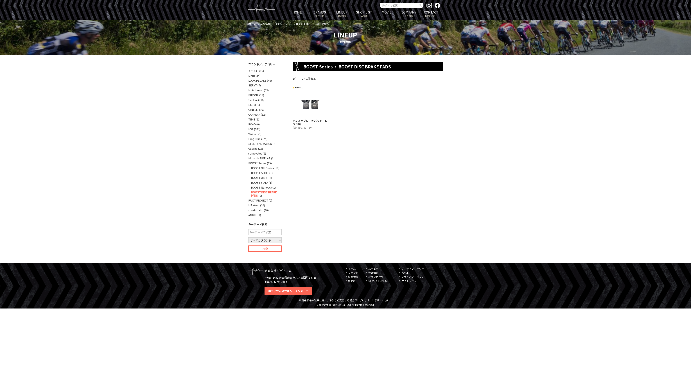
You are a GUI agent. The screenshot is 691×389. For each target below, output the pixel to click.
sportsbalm (255, 210)
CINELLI (253, 109)
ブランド (319, 13)
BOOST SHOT (260, 173)
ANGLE (252, 215)
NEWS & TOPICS (377, 281)
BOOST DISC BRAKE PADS (264, 193)
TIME (251, 119)
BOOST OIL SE (260, 178)
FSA (250, 129)
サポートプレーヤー (412, 268)
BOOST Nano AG (261, 187)
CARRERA (254, 114)
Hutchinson (255, 90)
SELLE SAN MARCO (260, 144)
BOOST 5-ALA (259, 182)
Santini (253, 100)
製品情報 (342, 13)
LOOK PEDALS (257, 80)
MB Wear (253, 205)
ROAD (252, 124)
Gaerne (253, 148)
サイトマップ (409, 281)
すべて (252, 71)
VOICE (404, 272)
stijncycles (255, 153)
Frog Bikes (255, 139)
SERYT (252, 85)
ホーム (297, 13)
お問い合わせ (431, 13)
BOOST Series (283, 24)
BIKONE (253, 95)
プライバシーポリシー (414, 276)
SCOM (252, 105)
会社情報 (408, 13)
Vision (252, 134)
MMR (251, 75)
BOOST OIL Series (262, 168)
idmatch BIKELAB (259, 158)
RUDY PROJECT (258, 200)
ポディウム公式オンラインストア (288, 291)
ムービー (386, 13)
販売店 (364, 13)
